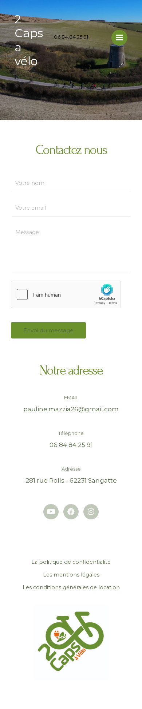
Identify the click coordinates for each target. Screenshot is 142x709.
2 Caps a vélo (29, 40)
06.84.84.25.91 (71, 37)
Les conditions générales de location (71, 587)
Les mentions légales (71, 574)
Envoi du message (48, 330)
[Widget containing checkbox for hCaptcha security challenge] (66, 294)
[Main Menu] (119, 38)
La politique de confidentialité (71, 562)
